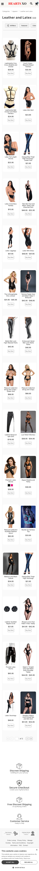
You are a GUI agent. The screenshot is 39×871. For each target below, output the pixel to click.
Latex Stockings (10, 715)
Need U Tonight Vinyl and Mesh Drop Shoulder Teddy (28, 669)
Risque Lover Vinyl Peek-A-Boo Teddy (28, 622)
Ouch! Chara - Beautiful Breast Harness (28, 64)
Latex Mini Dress (28, 251)
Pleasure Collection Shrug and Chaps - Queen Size (10, 389)
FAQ (20, 845)
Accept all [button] (10, 862)
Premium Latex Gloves (11, 481)
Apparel (14, 11)
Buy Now (10, 73)
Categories (6, 11)
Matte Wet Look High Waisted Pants (11, 342)
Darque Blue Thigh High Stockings (28, 577)
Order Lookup (11, 840)
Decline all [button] (28, 862)
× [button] (36, 850)
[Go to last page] (31, 738)
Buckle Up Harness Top (28, 530)
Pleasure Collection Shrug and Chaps (28, 388)
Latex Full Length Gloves (11, 157)
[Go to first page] (7, 738)
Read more (27, 858)
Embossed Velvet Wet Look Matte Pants (28, 342)
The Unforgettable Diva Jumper (10, 295)
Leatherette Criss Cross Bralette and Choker (10, 64)
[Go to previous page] (11, 738)
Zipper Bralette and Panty (28, 481)
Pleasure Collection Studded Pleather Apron (10, 531)
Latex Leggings (10, 251)
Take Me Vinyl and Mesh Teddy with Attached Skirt (28, 205)
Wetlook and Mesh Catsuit (10, 577)
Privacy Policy (21, 840)
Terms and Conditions (19, 843)
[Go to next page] (27, 738)
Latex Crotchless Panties (11, 204)
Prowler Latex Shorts (10, 668)
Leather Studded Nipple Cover (11, 622)
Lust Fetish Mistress (28, 435)
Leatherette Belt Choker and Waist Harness (11, 111)
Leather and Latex (26, 11)
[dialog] (19, 859)
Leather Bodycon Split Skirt (11, 435)
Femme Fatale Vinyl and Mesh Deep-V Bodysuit (28, 295)
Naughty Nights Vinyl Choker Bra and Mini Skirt (28, 717)
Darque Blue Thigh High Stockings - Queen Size (28, 158)
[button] (2, 4)
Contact (25, 845)
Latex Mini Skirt (28, 110)
